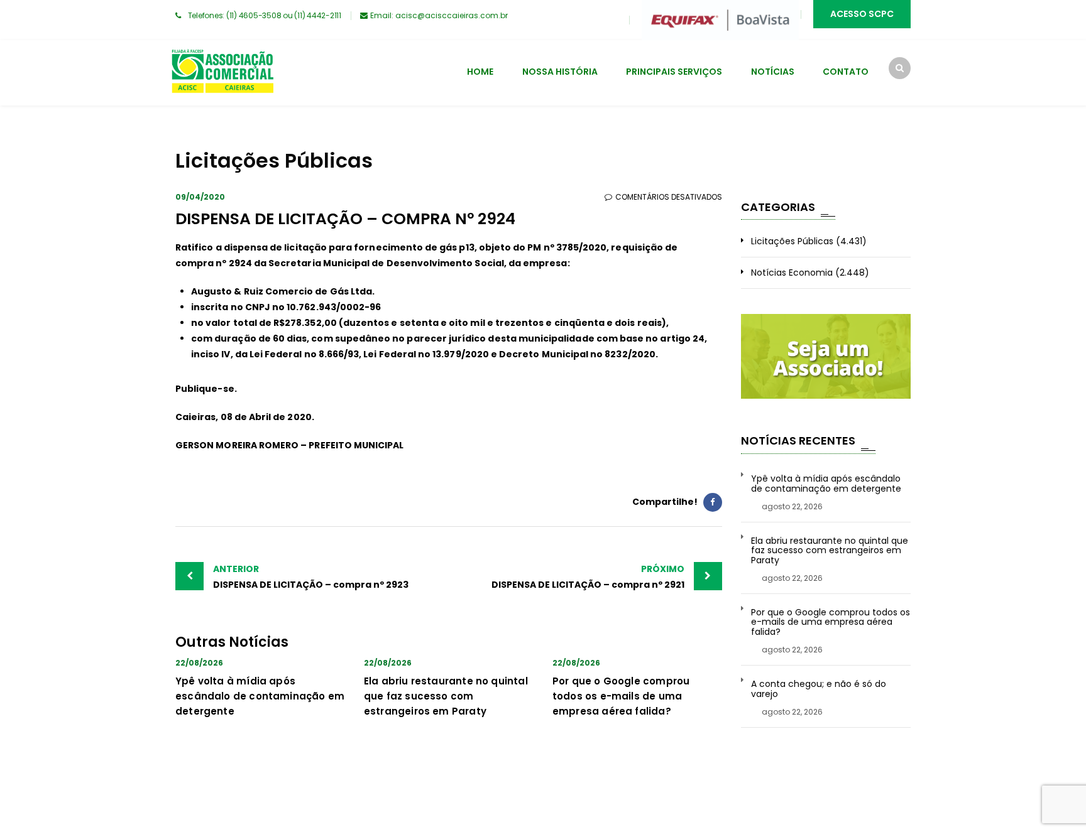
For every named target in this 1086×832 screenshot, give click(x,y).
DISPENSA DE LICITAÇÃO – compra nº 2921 (587, 577)
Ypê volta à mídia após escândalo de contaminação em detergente (259, 696)
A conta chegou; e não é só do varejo (818, 689)
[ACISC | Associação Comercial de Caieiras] (222, 72)
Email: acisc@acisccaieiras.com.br (439, 15)
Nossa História (560, 71)
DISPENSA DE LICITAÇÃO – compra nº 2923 (311, 577)
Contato (846, 71)
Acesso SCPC (862, 14)
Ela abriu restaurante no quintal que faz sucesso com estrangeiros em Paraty (446, 696)
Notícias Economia (792, 272)
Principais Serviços (674, 71)
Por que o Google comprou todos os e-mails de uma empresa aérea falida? (620, 696)
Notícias (772, 71)
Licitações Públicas (792, 241)
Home (480, 71)
